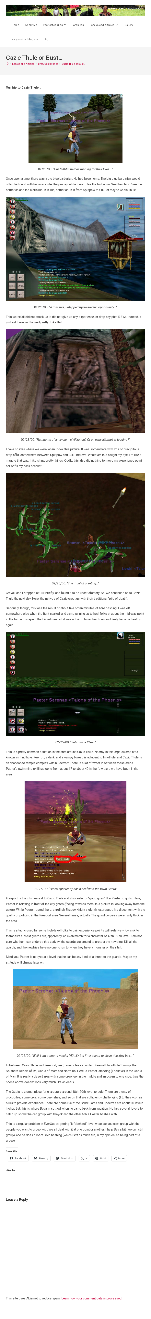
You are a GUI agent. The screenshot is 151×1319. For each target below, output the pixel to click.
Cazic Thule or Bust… (73, 63)
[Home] (7, 63)
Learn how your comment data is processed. (91, 1298)
